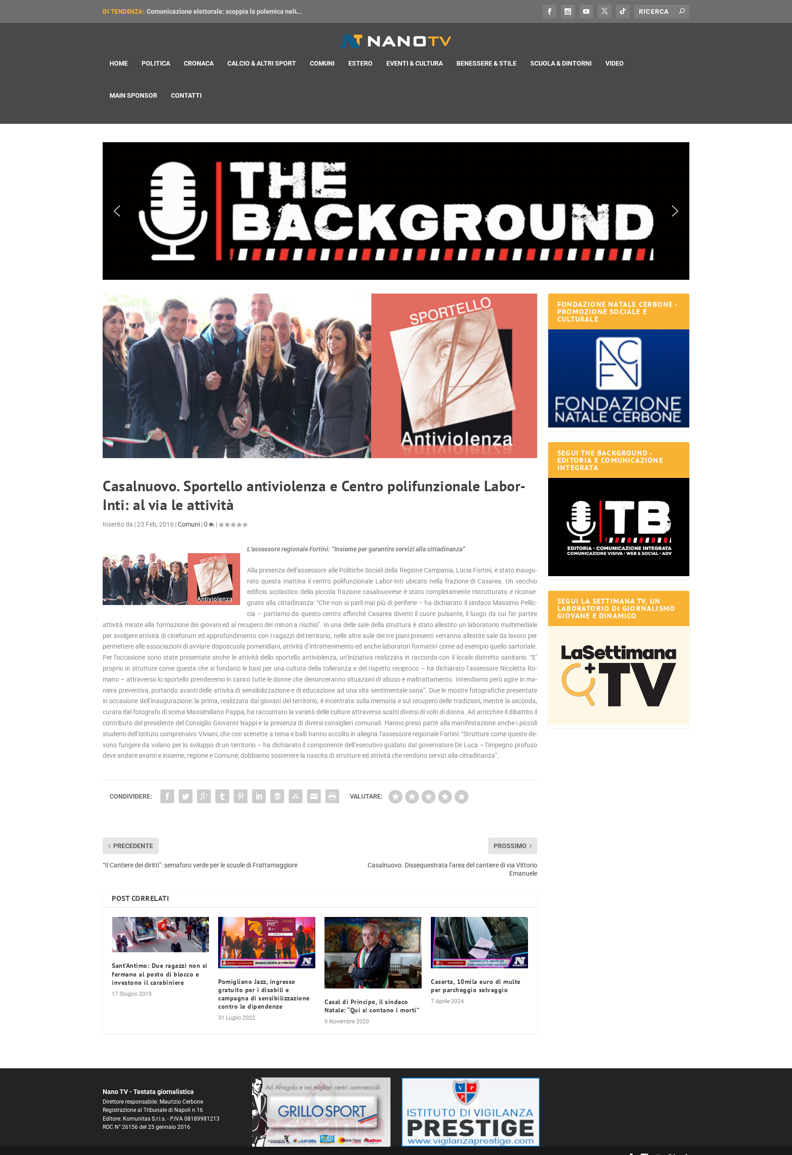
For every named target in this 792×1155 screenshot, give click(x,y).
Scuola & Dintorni (561, 63)
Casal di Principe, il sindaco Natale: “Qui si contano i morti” (371, 1006)
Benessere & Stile (486, 63)
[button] (396, 211)
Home (119, 63)
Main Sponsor (133, 95)
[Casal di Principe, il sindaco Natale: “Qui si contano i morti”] (373, 952)
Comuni (322, 63)
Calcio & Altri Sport (261, 63)
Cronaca (199, 63)
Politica (156, 63)
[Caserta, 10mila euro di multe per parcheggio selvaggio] (479, 942)
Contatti (186, 95)
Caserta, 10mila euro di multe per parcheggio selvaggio (476, 985)
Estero (360, 63)
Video (614, 63)
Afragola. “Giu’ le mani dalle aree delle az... (210, 11)
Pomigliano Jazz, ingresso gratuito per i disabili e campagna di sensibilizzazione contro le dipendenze (264, 994)
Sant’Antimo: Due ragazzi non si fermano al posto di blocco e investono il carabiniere (160, 973)
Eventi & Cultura (414, 63)
